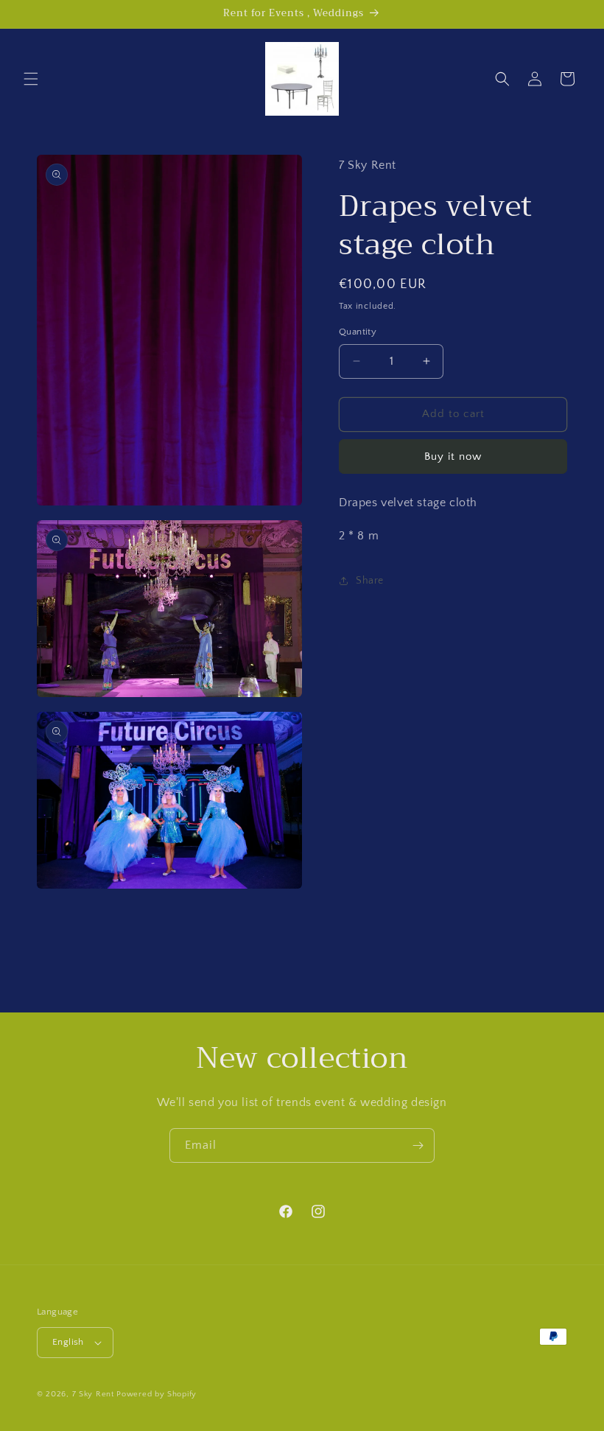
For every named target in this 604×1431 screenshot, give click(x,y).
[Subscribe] (417, 1145)
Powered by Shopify (156, 1394)
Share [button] (370, 581)
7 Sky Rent (93, 1394)
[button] (31, 79)
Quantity (357, 331)
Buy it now (453, 456)
